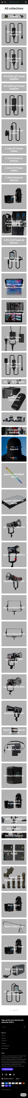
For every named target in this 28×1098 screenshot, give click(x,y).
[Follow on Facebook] (2, 1075)
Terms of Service (5, 1045)
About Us (3, 1038)
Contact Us (4, 1040)
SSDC (7, 1093)
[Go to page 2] (17, 1010)
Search (3, 1035)
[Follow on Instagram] (6, 1075)
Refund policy (4, 1048)
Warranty (3, 1043)
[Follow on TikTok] (14, 1075)
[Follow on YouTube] (10, 1075)
